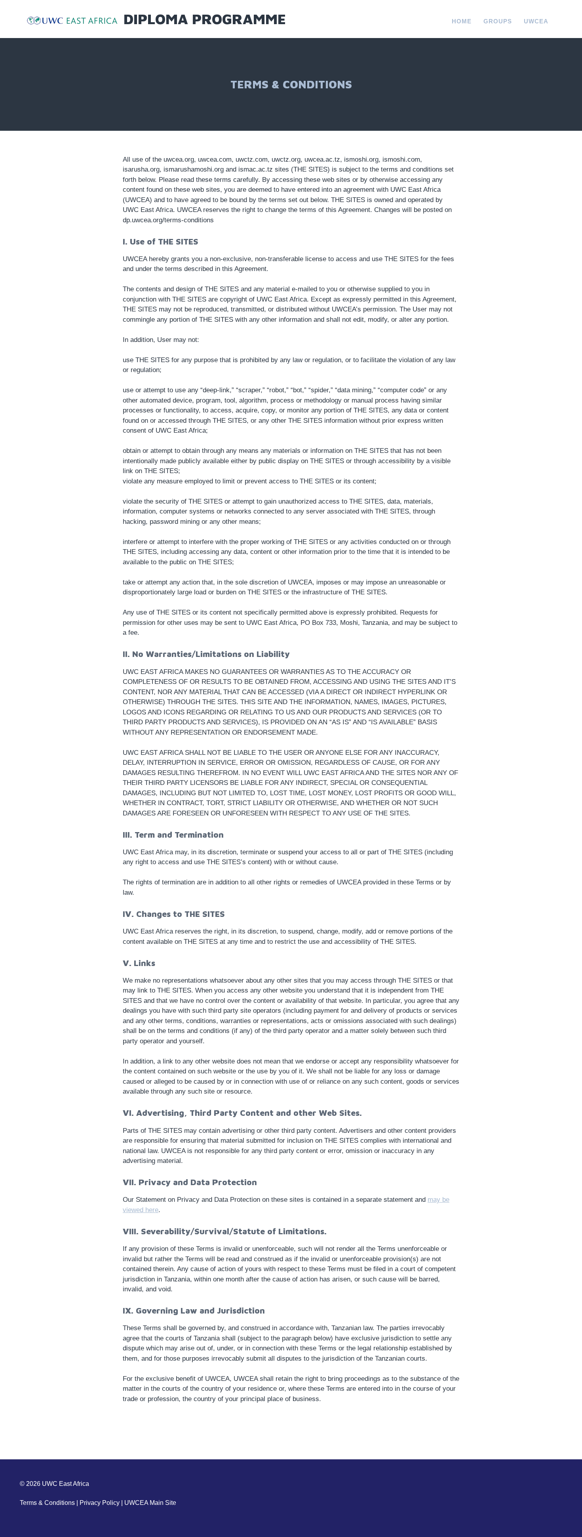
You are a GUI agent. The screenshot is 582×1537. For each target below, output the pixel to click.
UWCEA (536, 21)
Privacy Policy (100, 1502)
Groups (497, 21)
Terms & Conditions (47, 1502)
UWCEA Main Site (150, 1502)
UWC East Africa (65, 1483)
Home (462, 21)
